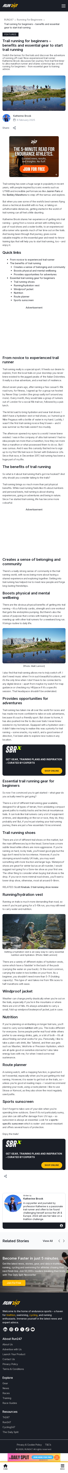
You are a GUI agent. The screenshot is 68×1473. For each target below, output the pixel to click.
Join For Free (14, 1282)
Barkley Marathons (17, 194)
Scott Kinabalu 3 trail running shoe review (36, 887)
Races (6, 1393)
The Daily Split (10, 1432)
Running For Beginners (29, 19)
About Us (7, 1344)
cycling (33, 1315)
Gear (5, 1383)
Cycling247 (8, 1427)
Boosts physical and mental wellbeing (35, 270)
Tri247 (6, 1417)
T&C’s (48, 1444)
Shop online (52, 771)
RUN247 (9, 19)
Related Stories (15, 1241)
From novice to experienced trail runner (32, 259)
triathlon (10, 1315)
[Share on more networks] (14, 127)
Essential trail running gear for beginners (32, 278)
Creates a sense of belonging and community (39, 267)
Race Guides (9, 1403)
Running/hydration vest (26, 285)
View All (48, 1241)
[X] (22, 1329)
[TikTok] (27, 1329)
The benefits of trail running (25, 263)
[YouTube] (33, 1329)
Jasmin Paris (53, 191)
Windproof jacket (23, 289)
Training (6, 1398)
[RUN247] (10, 6)
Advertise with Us (12, 1349)
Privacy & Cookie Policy (29, 1444)
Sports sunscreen (24, 300)
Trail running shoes (24, 281)
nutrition (28, 1027)
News (5, 1388)
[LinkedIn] (5, 1329)
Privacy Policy (10, 1364)
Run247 (6, 1422)
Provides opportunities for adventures (35, 274)
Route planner (21, 296)
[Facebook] (16, 1329)
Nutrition (18, 292)
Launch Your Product (13, 1354)
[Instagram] (11, 1329)
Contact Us (8, 1359)
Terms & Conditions (13, 1369)
